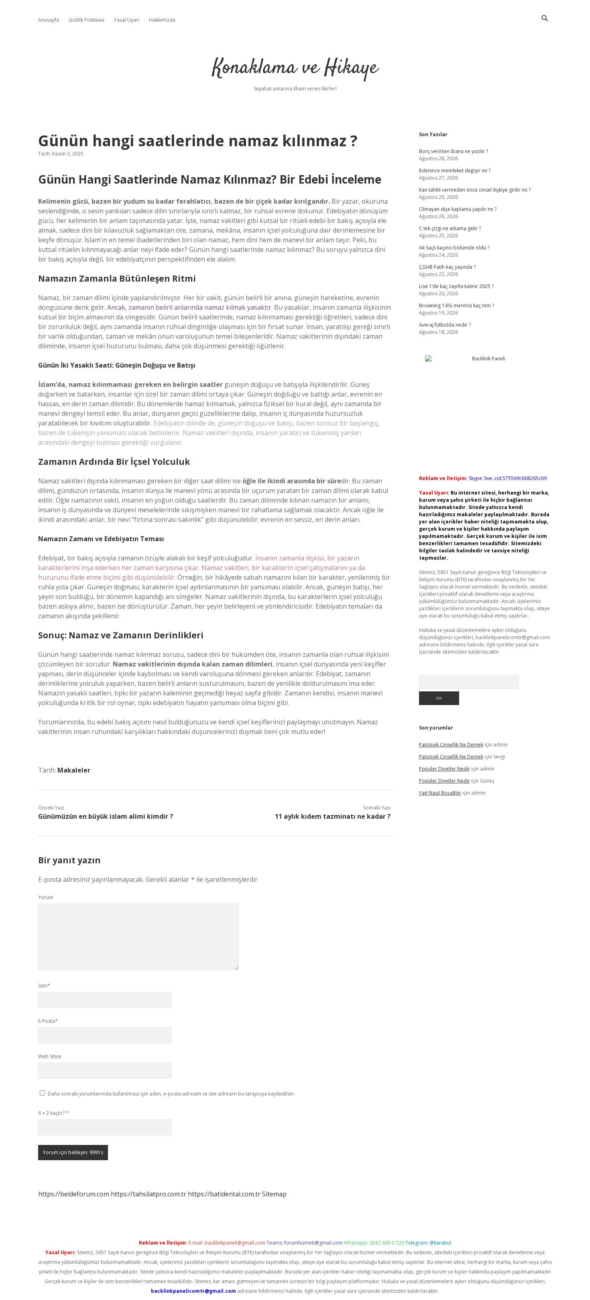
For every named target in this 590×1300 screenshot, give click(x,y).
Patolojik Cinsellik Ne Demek (451, 744)
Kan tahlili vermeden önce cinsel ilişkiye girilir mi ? (475, 189)
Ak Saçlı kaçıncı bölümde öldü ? (454, 247)
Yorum (45, 897)
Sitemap (274, 1194)
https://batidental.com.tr (224, 1194)
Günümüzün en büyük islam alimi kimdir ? (105, 816)
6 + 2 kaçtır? (53, 1113)
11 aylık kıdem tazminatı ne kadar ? (333, 816)
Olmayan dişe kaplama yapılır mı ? (457, 209)
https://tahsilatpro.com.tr (148, 1194)
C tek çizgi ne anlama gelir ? (450, 228)
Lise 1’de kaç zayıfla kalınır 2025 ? (456, 286)
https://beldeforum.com (73, 1194)
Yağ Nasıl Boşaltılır (440, 792)
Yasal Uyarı (126, 19)
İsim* (44, 985)
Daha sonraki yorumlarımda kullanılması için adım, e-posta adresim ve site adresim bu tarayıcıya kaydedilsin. (171, 1093)
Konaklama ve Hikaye (295, 68)
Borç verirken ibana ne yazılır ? (453, 151)
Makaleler (73, 770)
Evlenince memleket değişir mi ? (454, 170)
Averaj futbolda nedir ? (445, 324)
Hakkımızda (162, 19)
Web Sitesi (49, 1056)
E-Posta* (48, 1021)
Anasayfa (48, 19)
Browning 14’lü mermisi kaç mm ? (456, 305)
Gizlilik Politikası (86, 19)
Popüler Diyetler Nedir (444, 768)
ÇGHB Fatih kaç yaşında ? (447, 267)
